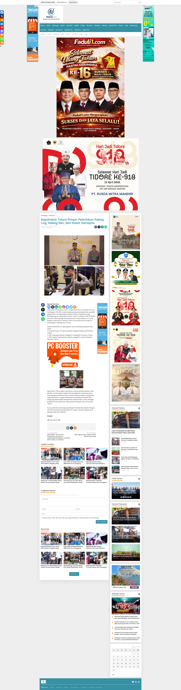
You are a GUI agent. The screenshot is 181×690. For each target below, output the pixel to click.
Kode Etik (58, 687)
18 (117, 663)
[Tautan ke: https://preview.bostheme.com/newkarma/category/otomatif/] (139, 408)
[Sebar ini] (95, 226)
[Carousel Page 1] (121, 497)
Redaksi (66, 687)
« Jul (113, 674)
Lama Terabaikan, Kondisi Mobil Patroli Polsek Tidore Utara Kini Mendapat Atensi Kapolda (123, 432)
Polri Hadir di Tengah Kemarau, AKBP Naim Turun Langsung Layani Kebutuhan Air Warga (73, 462)
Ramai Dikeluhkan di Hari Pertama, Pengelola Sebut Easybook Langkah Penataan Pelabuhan (130, 439)
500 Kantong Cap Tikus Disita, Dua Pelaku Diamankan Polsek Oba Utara (73, 481)
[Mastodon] (2, 31)
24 (113, 667)
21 (130, 663)
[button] (139, 2)
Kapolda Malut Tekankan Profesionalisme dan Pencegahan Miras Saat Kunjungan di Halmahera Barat (96, 481)
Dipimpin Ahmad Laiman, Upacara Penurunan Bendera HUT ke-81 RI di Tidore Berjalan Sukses (96, 462)
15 (134, 660)
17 (113, 663)
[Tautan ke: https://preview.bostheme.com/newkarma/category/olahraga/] (139, 594)
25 (117, 667)
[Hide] (1, 46)
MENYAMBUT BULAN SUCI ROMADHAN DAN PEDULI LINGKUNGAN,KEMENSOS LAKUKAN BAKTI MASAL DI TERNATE (58, 436)
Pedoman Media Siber (95, 687)
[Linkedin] (56, 307)
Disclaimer (84, 687)
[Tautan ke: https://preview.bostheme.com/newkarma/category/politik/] (139, 479)
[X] (52, 307)
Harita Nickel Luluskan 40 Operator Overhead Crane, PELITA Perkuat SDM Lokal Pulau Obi (129, 448)
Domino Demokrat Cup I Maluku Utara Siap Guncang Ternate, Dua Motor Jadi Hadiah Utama (127, 622)
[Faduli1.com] (51, 14)
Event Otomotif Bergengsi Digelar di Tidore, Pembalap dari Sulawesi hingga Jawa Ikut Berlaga (130, 458)
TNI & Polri (43, 227)
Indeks (52, 687)
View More (74, 574)
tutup (36, 6)
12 (122, 660)
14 (130, 660)
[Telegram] (67, 307)
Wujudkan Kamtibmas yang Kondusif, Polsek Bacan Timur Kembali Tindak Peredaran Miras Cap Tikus (125, 492)
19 (122, 663)
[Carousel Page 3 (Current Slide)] (126, 497)
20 (126, 663)
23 (138, 663)
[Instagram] (63, 307)
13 (126, 660)
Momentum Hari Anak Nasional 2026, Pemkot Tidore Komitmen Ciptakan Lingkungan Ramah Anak (126, 633)
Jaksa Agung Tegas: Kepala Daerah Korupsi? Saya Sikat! (85, 434)
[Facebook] (49, 307)
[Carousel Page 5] (130, 497)
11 (117, 660)
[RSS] (75, 427)
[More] (74, 307)
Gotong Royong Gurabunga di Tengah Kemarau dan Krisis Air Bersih (127, 628)
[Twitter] (71, 307)
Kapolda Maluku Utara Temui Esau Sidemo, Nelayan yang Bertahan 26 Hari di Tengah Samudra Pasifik (50, 462)
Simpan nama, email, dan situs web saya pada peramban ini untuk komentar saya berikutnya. (71, 518)
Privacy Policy (75, 687)
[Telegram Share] (102, 226)
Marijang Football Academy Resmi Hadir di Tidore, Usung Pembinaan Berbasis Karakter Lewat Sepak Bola (127, 638)
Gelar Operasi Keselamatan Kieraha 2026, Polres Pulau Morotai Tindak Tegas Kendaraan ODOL (129, 467)
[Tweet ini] (99, 226)
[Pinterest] (2, 27)
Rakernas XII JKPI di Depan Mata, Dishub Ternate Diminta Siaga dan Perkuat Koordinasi (51, 481)
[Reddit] (2, 20)
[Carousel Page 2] (124, 497)
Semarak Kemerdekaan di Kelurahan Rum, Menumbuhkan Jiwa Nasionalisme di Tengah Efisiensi (127, 617)
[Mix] (2, 35)
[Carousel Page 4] (128, 497)
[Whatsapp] (105, 226)
